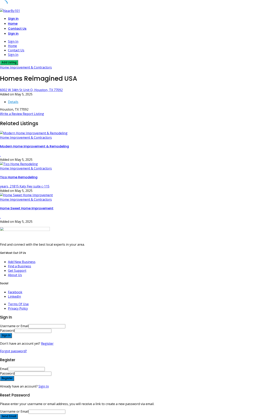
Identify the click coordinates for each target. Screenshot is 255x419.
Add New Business (21, 262)
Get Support (17, 270)
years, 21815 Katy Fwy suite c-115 (24, 186)
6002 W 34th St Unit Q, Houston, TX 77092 (31, 90)
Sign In (43, 386)
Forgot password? (13, 351)
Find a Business (19, 266)
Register (47, 343)
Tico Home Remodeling (18, 177)
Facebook (15, 292)
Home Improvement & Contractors (26, 67)
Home (13, 23)
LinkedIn (14, 296)
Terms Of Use (18, 304)
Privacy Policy (18, 308)
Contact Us (17, 28)
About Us (15, 275)
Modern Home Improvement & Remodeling (34, 146)
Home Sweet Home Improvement (26, 208)
